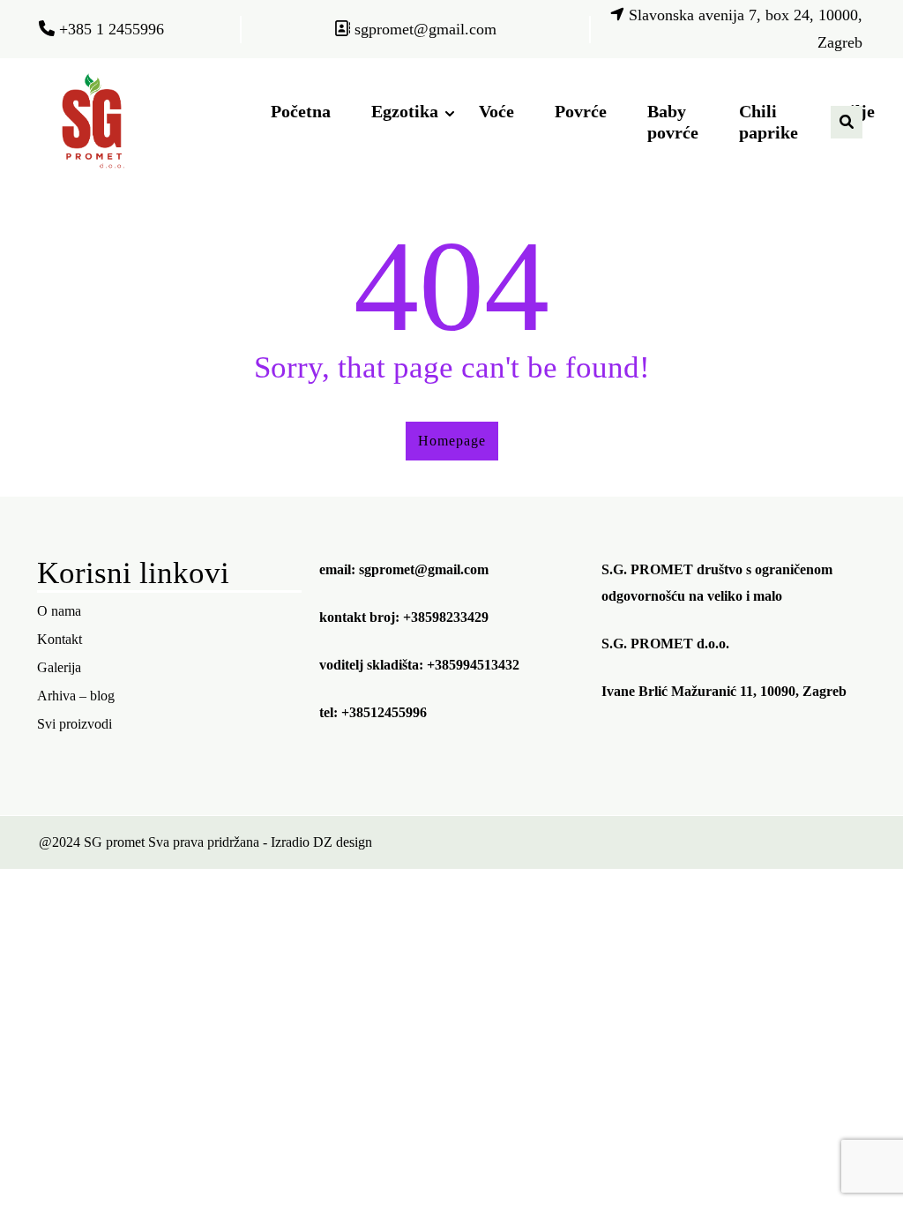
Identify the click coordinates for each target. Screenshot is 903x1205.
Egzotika (404, 111)
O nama (59, 610)
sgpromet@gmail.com (424, 569)
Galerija (59, 667)
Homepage (452, 440)
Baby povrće (672, 121)
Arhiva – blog (76, 695)
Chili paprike (768, 121)
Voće (496, 111)
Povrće (581, 111)
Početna (301, 111)
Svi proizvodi (74, 723)
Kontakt (59, 639)
